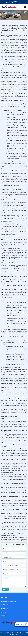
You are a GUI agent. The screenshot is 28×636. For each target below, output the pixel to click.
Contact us (4, 615)
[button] (2, 15)
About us (3, 612)
